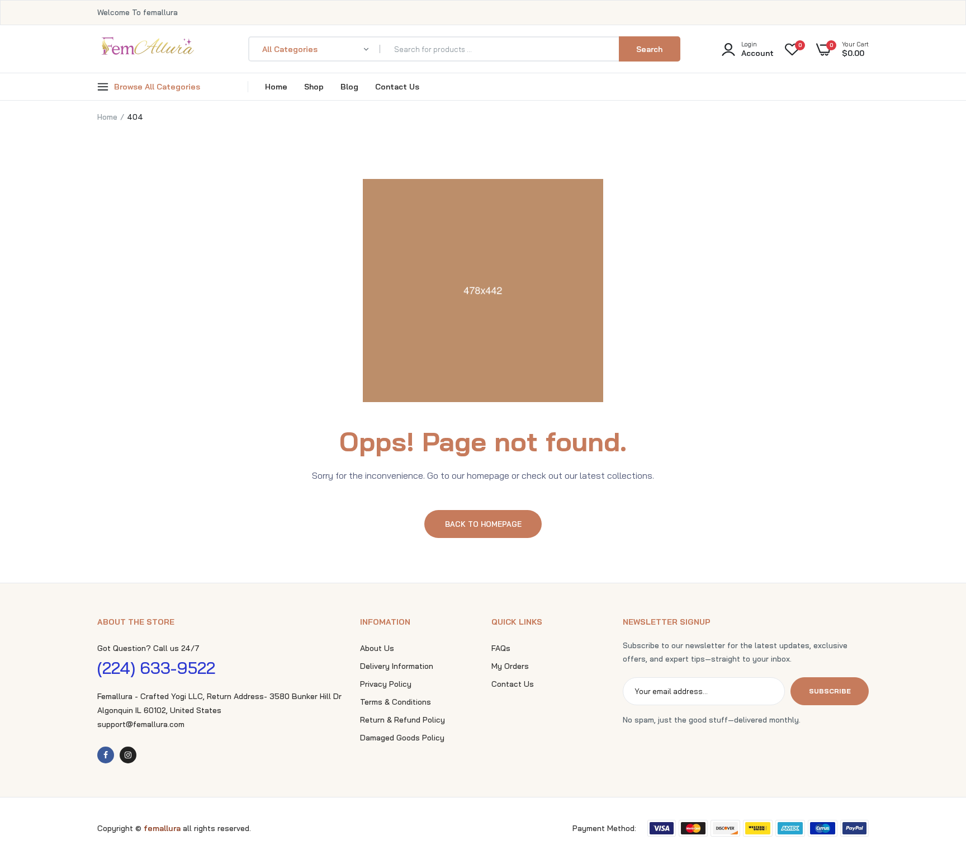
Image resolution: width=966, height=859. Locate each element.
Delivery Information (396, 666)
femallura (163, 828)
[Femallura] (147, 49)
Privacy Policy (385, 684)
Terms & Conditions (395, 702)
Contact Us (397, 87)
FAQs (500, 648)
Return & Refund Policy (402, 720)
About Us (377, 648)
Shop (314, 87)
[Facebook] (105, 755)
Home (276, 87)
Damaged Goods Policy (402, 738)
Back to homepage (483, 524)
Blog (349, 87)
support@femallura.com (140, 724)
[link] (935, 778)
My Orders (510, 666)
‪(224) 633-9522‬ (156, 667)
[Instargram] (128, 755)
